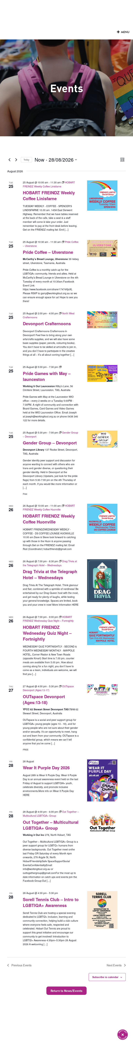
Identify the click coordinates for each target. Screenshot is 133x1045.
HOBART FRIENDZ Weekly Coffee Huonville (49, 519)
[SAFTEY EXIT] (122, 1034)
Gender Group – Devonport (50, 443)
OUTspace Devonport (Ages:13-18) (44, 699)
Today (26, 159)
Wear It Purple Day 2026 (46, 767)
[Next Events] (16, 160)
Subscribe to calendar (105, 977)
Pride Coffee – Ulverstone (48, 252)
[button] (125, 32)
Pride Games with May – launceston (46, 376)
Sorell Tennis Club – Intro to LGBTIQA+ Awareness (51, 902)
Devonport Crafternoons (47, 323)
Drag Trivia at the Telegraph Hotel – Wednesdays (50, 574)
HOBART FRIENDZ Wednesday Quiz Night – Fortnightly (47, 633)
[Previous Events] (9, 160)
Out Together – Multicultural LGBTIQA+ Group (50, 825)
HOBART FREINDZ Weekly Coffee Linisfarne (49, 195)
